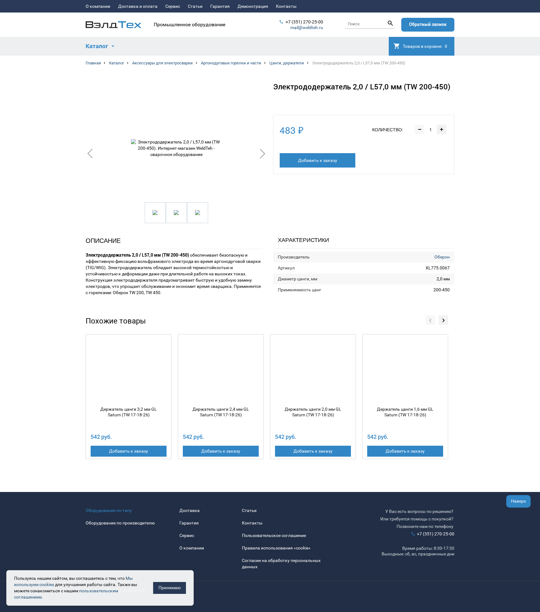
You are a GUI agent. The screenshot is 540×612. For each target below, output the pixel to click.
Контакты (286, 6)
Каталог (116, 63)
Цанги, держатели (286, 63)
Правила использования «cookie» (276, 547)
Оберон (442, 256)
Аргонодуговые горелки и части (231, 63)
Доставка (189, 510)
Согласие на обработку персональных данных (281, 563)
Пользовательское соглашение (274, 535)
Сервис (172, 6)
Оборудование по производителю (120, 522)
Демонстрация (253, 6)
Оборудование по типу (109, 510)
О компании (98, 6)
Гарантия (220, 6)
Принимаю (169, 587)
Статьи (195, 6)
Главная (93, 63)
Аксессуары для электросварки (162, 63)
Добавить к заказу (317, 160)
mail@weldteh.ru (306, 27)
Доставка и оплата (138, 6)
